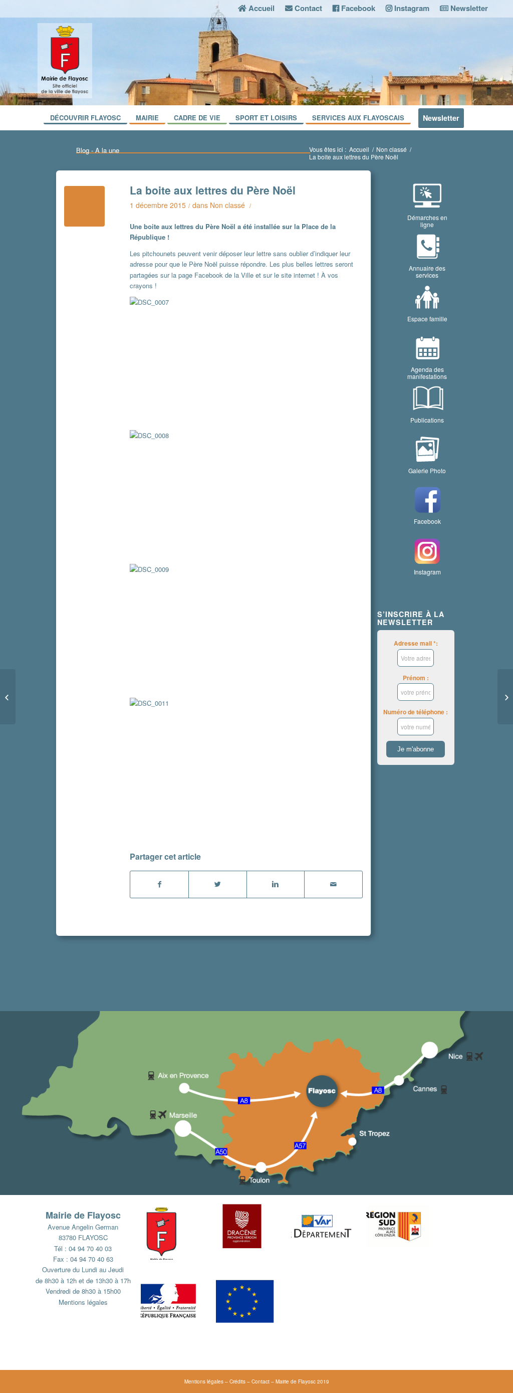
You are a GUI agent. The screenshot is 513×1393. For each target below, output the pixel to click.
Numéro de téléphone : (415, 712)
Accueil (359, 149)
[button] (178, 1237)
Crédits (237, 1381)
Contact (260, 1381)
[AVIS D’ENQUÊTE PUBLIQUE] (8, 696)
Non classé (391, 149)
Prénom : (416, 678)
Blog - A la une (97, 150)
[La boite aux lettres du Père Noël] (84, 206)
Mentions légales (83, 1302)
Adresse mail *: (416, 643)
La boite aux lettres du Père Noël (213, 189)
